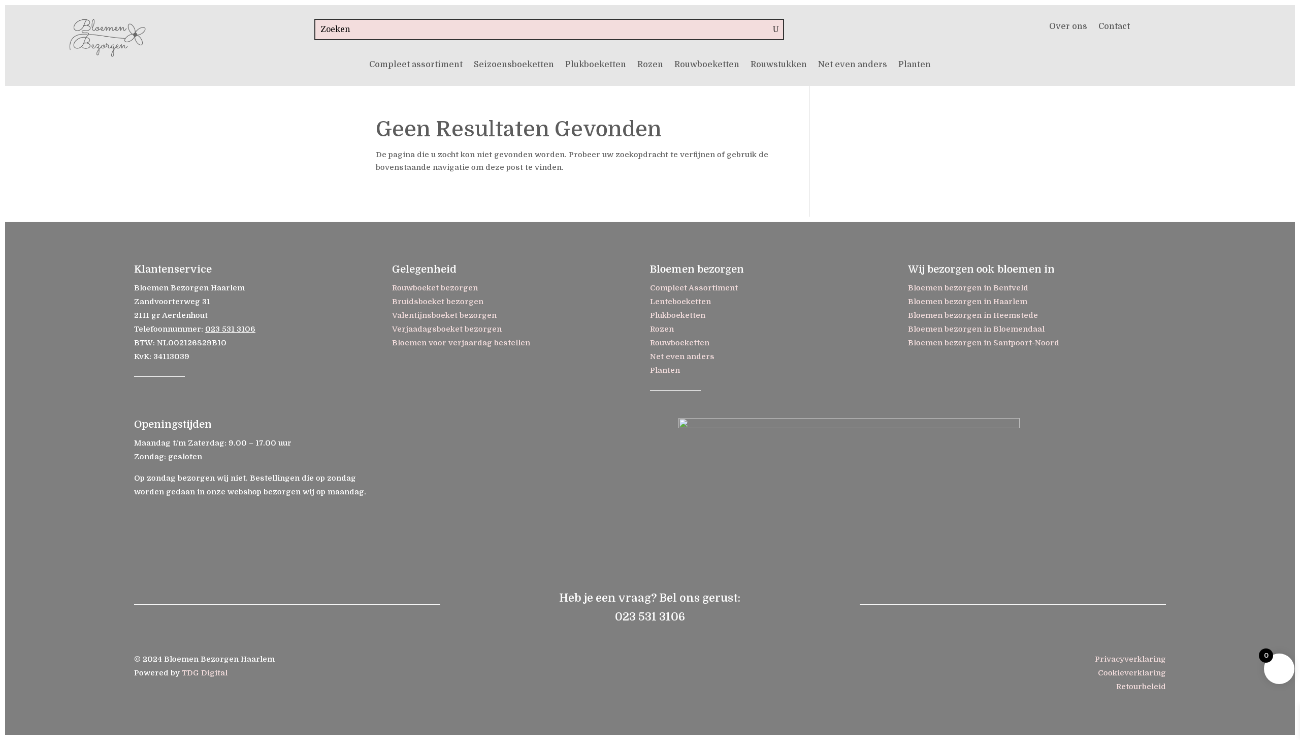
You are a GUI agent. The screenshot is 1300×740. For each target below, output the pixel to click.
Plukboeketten (595, 65)
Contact (1114, 27)
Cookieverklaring (1132, 672)
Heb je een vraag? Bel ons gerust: (649, 597)
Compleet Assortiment (694, 287)
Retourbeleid (1141, 686)
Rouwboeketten (706, 65)
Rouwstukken (779, 65)
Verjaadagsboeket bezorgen (447, 329)
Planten (914, 65)
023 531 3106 (230, 329)
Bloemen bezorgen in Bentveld (968, 287)
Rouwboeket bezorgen (435, 287)
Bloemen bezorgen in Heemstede (973, 315)
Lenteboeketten (680, 301)
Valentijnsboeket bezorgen (444, 315)
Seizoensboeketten (514, 65)
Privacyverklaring (1130, 659)
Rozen (650, 65)
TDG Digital (205, 672)
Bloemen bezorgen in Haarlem (967, 301)
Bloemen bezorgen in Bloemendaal (976, 329)
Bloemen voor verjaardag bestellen (461, 342)
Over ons (1068, 27)
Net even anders (852, 65)
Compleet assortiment (416, 65)
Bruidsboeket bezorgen (437, 301)
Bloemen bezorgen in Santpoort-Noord (983, 342)
